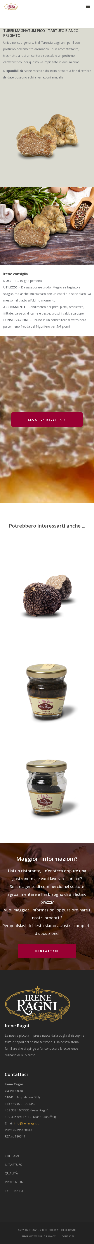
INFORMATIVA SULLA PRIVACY (38, 1236)
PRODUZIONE (15, 1182)
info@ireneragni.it (26, 1123)
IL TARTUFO (14, 1164)
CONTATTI (68, 1236)
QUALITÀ (11, 1173)
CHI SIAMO (13, 1156)
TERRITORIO (14, 1191)
